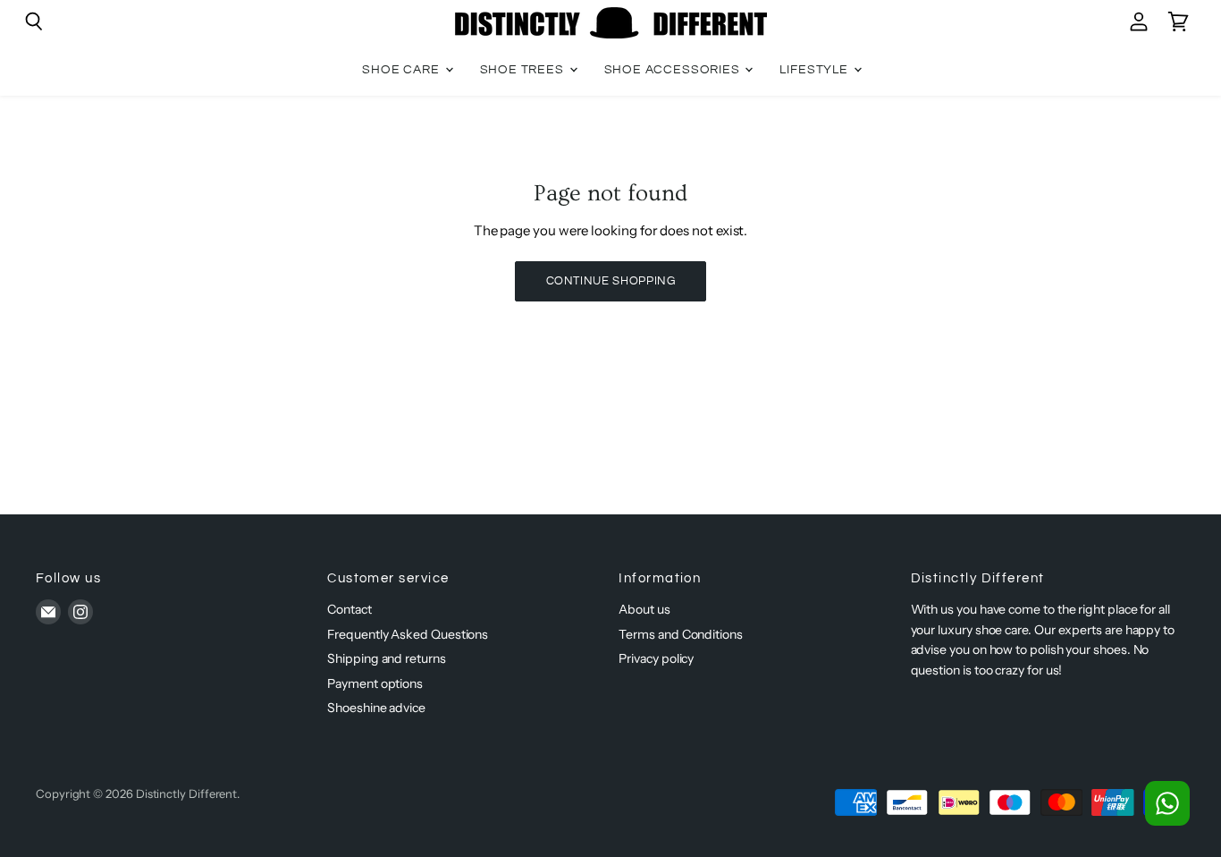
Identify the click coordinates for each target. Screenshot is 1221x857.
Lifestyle (815, 70)
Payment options (375, 683)
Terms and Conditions (681, 634)
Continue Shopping (611, 281)
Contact (349, 609)
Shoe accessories (674, 70)
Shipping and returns (386, 658)
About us (644, 609)
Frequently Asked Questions (407, 634)
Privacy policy (656, 658)
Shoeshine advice (376, 708)
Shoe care (402, 70)
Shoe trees (524, 70)
